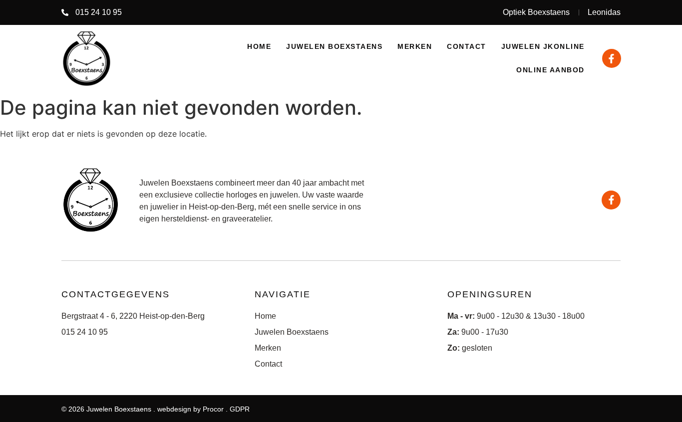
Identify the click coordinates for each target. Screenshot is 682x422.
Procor (213, 409)
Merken (414, 46)
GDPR (240, 409)
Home (259, 46)
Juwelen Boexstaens (334, 46)
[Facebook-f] (611, 58)
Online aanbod (550, 70)
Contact (466, 46)
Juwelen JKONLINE (543, 46)
